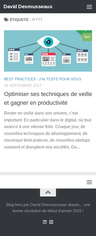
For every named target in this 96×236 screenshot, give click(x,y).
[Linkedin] (45, 222)
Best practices (20, 79)
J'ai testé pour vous (60, 79)
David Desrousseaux (27, 6)
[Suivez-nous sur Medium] (51, 222)
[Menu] (89, 6)
